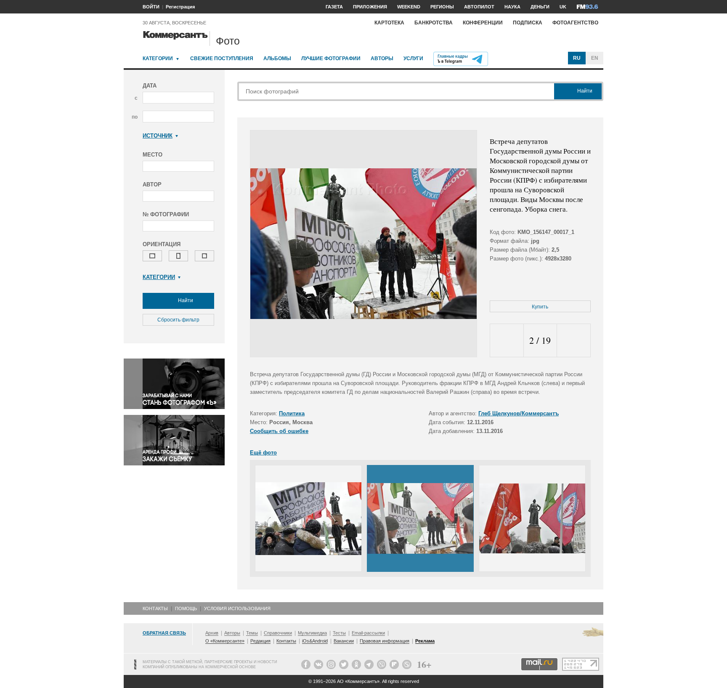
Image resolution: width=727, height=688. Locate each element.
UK (563, 6)
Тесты (339, 632)
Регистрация (180, 6)
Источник (157, 136)
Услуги (413, 58)
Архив (211, 632)
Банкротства (433, 23)
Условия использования (237, 608)
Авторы (382, 58)
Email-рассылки (368, 632)
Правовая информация (384, 640)
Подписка (527, 23)
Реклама (425, 640)
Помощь (186, 608)
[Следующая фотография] (573, 340)
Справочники (278, 632)
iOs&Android (315, 640)
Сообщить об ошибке (279, 431)
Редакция (260, 640)
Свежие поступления (221, 58)
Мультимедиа (312, 632)
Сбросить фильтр (178, 320)
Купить (540, 307)
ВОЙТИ (151, 6)
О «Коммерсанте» (224, 640)
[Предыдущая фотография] (506, 340)
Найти (185, 300)
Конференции (483, 23)
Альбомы (277, 58)
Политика (292, 413)
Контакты (155, 608)
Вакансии (344, 640)
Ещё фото (263, 452)
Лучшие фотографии (331, 58)
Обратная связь (164, 632)
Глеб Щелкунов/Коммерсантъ (518, 413)
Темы (252, 632)
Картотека (389, 23)
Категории (158, 58)
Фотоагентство (575, 23)
